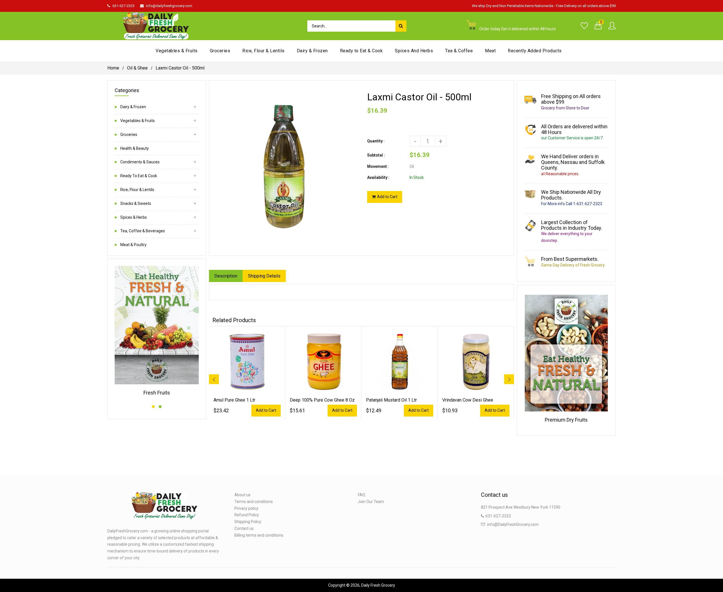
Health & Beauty (134, 148)
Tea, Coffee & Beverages (142, 231)
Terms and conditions (253, 501)
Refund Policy (246, 515)
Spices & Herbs (133, 217)
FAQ (361, 495)
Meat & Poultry (133, 244)
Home (113, 68)
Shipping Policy (247, 521)
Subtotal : (376, 155)
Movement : (378, 166)
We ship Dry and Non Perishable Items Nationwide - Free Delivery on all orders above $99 (544, 6)
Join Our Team (371, 501)
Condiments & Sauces (140, 162)
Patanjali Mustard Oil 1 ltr (391, 400)
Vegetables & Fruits (137, 120)
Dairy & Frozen (133, 107)
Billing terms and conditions (258, 535)
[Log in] (612, 25)
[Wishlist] (584, 25)
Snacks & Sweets (135, 203)
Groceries (128, 134)
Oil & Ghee (137, 68)
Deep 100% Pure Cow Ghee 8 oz (322, 400)
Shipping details (264, 276)
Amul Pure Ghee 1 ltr (234, 400)
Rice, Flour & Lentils (137, 189)
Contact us (244, 528)
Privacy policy (246, 508)
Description (225, 276)
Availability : (378, 177)
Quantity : (376, 141)
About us (242, 495)
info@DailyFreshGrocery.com (513, 524)
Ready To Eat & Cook (138, 176)
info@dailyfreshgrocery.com (169, 6)
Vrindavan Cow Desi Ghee (467, 400)
